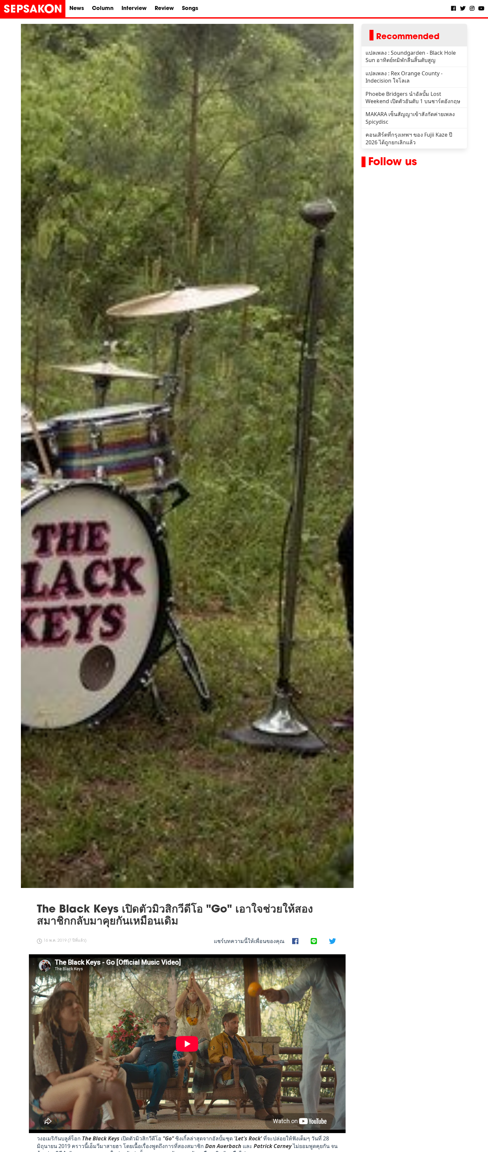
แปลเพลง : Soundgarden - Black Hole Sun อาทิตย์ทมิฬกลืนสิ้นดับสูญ (411, 56)
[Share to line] (313, 941)
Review (164, 8)
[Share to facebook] (295, 941)
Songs (190, 8)
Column (103, 8)
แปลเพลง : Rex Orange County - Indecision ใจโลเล (404, 77)
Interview (134, 8)
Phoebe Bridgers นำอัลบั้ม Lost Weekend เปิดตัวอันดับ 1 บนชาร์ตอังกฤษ (413, 97)
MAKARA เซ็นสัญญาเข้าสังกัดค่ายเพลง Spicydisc (410, 117)
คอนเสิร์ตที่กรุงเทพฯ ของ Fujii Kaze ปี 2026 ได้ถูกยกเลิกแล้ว (409, 138)
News (76, 8)
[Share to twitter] (332, 941)
